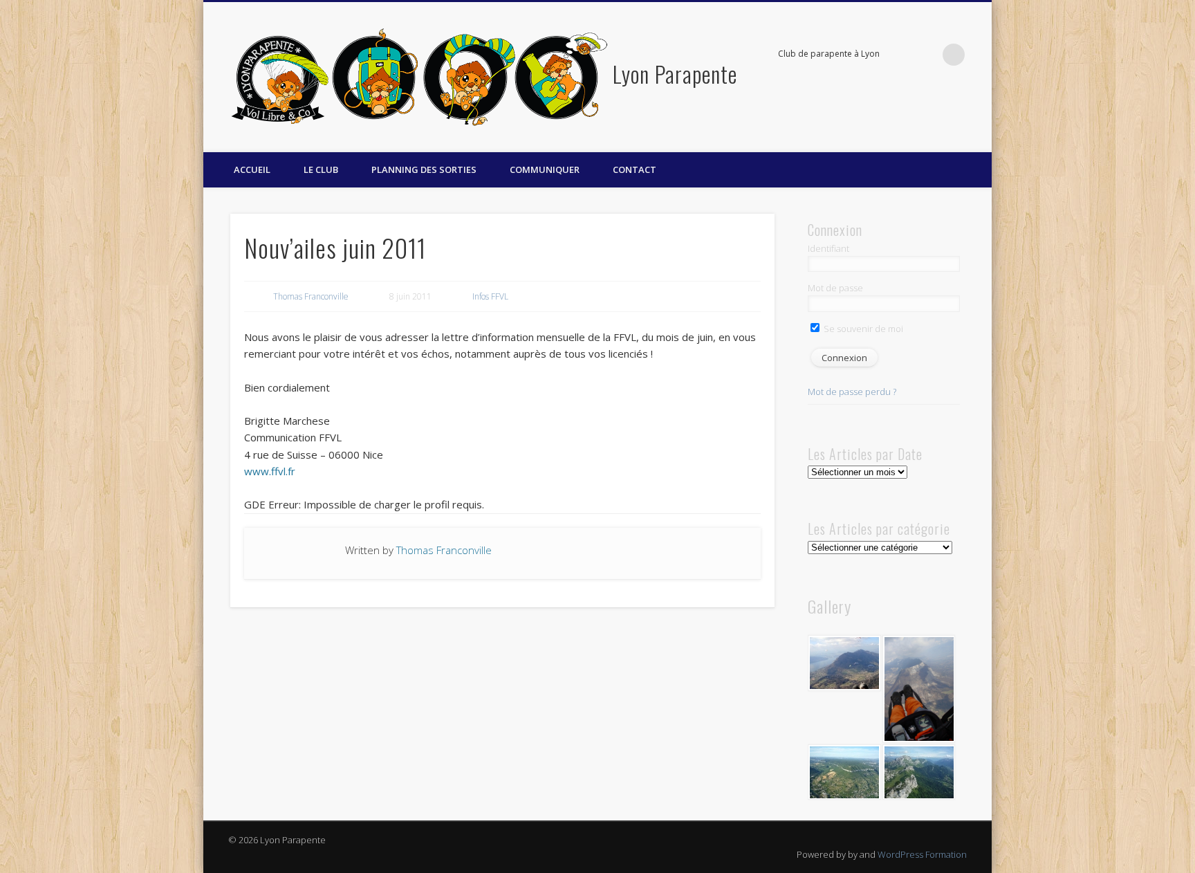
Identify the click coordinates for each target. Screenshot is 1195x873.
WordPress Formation (922, 854)
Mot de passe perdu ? (852, 391)
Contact (634, 169)
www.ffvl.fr (269, 471)
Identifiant (828, 248)
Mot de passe (835, 288)
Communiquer (545, 169)
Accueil (252, 169)
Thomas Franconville (311, 296)
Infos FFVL (490, 296)
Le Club (321, 169)
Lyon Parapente (675, 73)
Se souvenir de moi (862, 328)
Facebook (925, 55)
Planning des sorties (423, 169)
